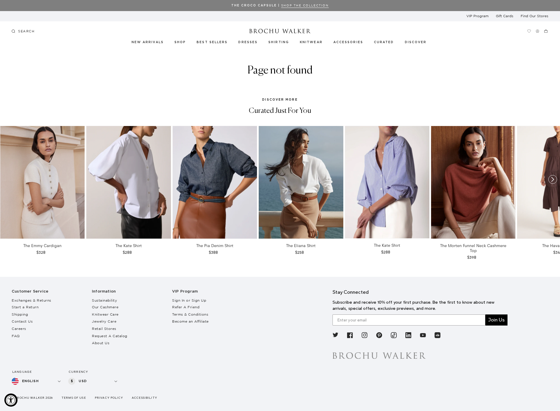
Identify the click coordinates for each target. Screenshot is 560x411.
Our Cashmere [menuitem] (105, 307)
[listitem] (335, 336)
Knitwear (311, 42)
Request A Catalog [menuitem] (109, 336)
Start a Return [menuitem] (25, 307)
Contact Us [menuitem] (22, 321)
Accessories (348, 42)
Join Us (496, 320)
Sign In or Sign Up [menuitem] (189, 300)
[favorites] (529, 31)
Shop (180, 42)
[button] (387, 43)
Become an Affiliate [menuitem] (190, 321)
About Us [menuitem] (100, 343)
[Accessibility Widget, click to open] (11, 400)
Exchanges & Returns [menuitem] (31, 300)
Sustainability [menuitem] (104, 300)
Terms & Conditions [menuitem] (190, 314)
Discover (416, 42)
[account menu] (538, 31)
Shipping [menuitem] (20, 314)
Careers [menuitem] (19, 328)
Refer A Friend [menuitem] (186, 307)
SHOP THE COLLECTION (305, 5)
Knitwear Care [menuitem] (105, 314)
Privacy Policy (109, 397)
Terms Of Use (74, 397)
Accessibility (144, 397)
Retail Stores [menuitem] (104, 328)
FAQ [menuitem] (16, 336)
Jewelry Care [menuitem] (104, 321)
